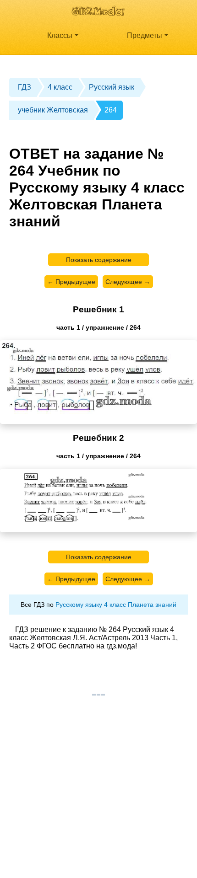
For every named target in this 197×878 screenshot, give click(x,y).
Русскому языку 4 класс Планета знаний (115, 604)
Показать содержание (98, 259)
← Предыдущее (71, 281)
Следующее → (127, 281)
